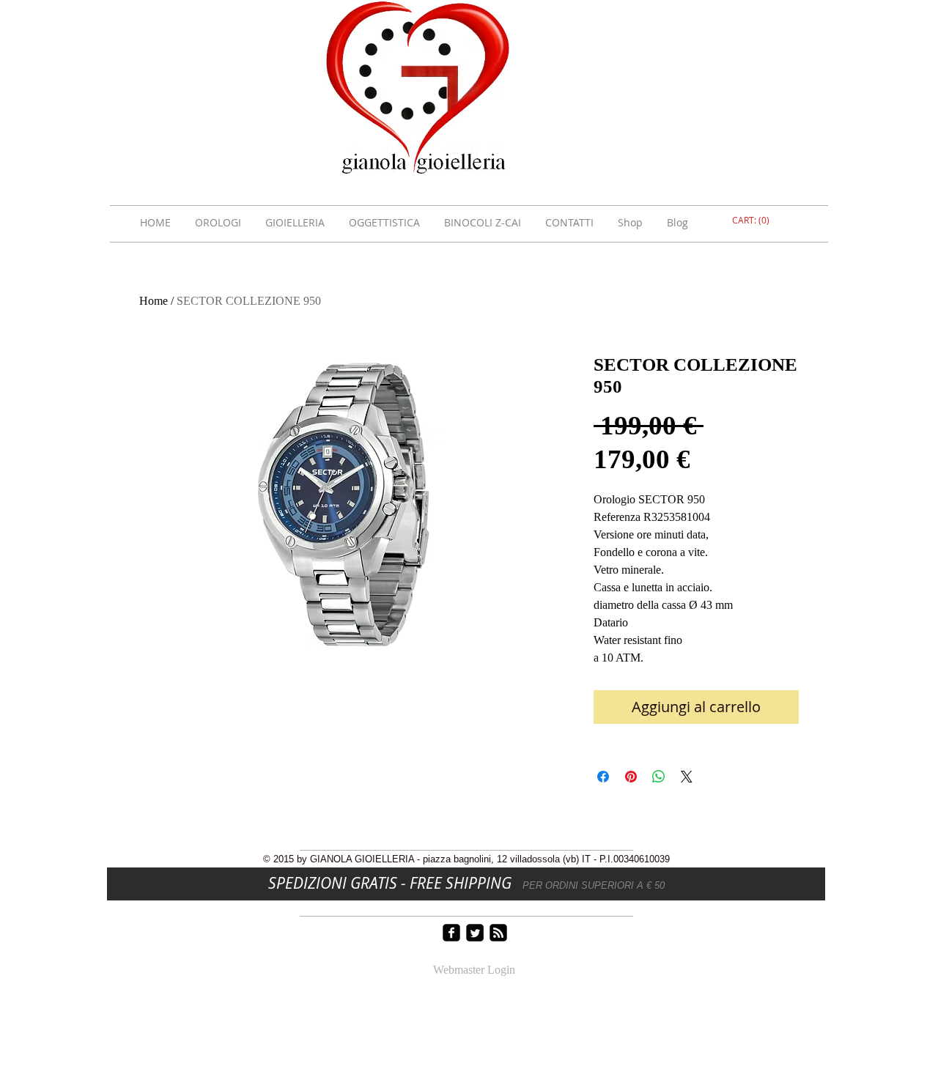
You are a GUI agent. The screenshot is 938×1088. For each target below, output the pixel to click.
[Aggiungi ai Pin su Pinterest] (631, 776)
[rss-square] (498, 932)
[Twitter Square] (475, 932)
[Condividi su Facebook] (603, 776)
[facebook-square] (451, 932)
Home (153, 301)
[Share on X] (686, 776)
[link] (752, 220)
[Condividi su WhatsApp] (659, 776)
